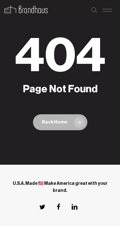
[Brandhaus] (26, 10)
